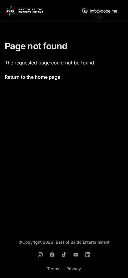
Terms (53, 268)
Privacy (73, 268)
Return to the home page (32, 77)
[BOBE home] (24, 11)
